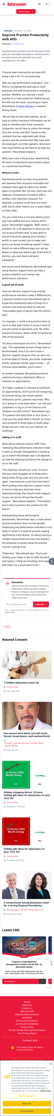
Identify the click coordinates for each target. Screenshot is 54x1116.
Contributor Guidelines (27, 1023)
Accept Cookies (27, 1111)
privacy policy (10, 612)
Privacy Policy (27, 1027)
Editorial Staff (27, 1011)
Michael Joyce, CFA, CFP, (17, 910)
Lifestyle (6, 626)
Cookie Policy (45, 1091)
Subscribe (39, 604)
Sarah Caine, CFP (35, 910)
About (27, 1001)
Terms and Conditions (27, 1020)
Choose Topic (24, 11)
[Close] (51, 1064)
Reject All (27, 1103)
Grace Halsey (12, 802)
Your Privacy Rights (27, 1033)
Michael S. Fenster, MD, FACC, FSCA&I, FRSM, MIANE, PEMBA (24, 744)
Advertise (27, 1005)
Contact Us (27, 1008)
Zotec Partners (26, 106)
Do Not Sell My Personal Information (27, 1030)
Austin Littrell (12, 687)
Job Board (27, 1017)
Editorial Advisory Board (27, 1014)
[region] (27, 1088)
